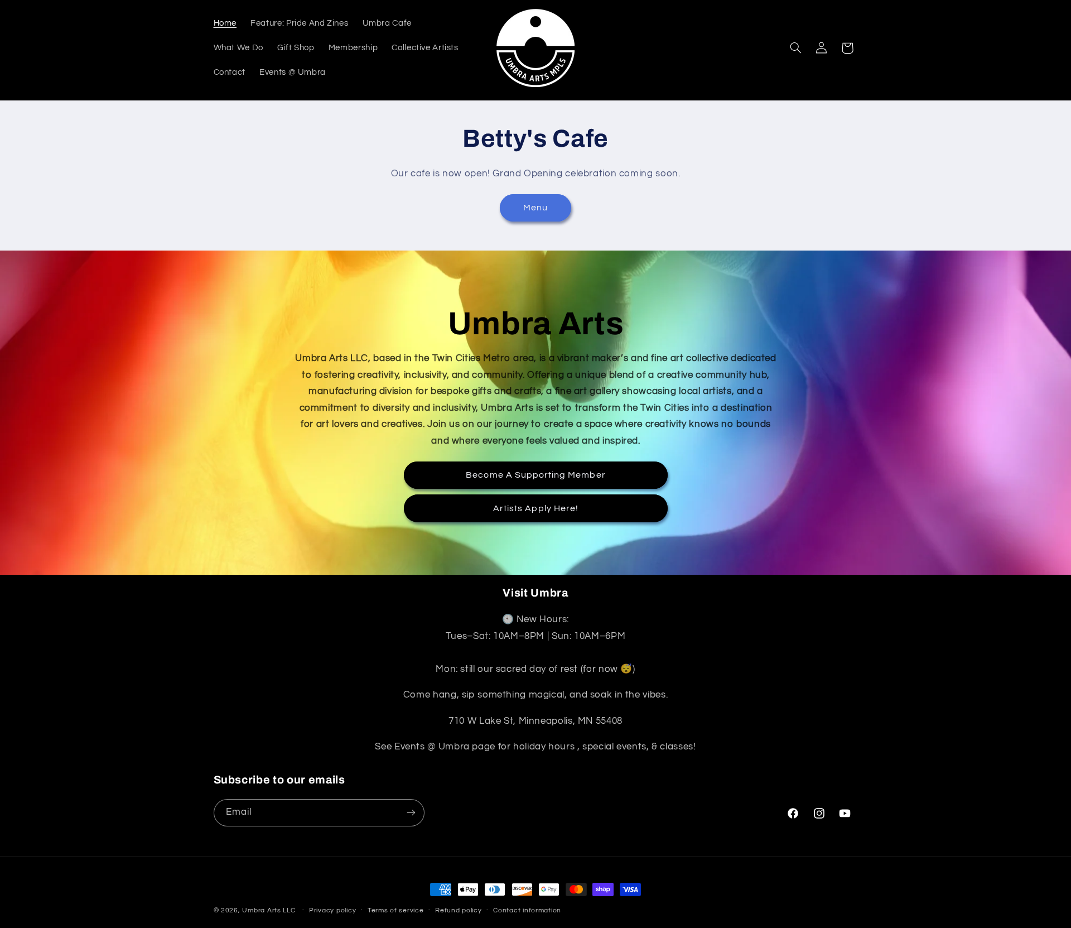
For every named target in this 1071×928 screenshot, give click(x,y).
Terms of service (396, 910)
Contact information (527, 910)
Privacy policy (332, 910)
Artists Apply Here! (535, 507)
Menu (535, 207)
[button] (795, 48)
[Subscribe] (410, 812)
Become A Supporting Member (535, 474)
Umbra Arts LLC (268, 910)
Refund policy (458, 910)
